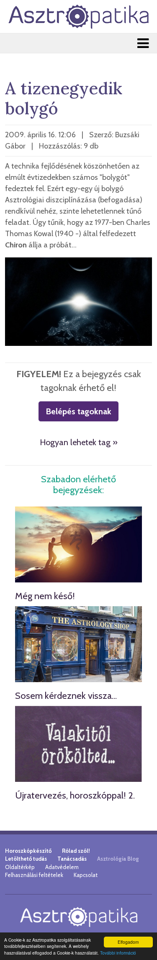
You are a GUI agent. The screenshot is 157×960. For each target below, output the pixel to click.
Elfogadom (128, 942)
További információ (118, 953)
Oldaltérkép (20, 867)
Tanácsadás (72, 858)
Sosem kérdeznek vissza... (66, 695)
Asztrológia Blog (118, 858)
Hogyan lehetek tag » (79, 442)
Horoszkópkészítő (28, 850)
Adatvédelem (62, 867)
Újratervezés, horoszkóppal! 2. (75, 795)
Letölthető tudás (26, 858)
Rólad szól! (76, 850)
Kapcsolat (86, 875)
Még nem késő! (45, 596)
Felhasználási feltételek (34, 875)
